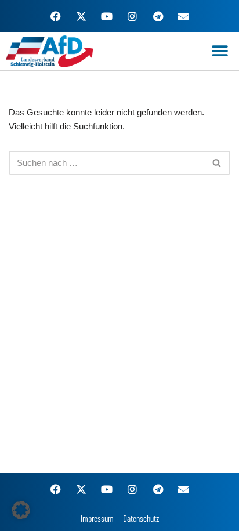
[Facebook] (55, 16)
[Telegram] (157, 16)
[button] (220, 51)
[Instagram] (132, 16)
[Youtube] (106, 16)
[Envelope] (183, 16)
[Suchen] (217, 163)
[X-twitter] (81, 16)
